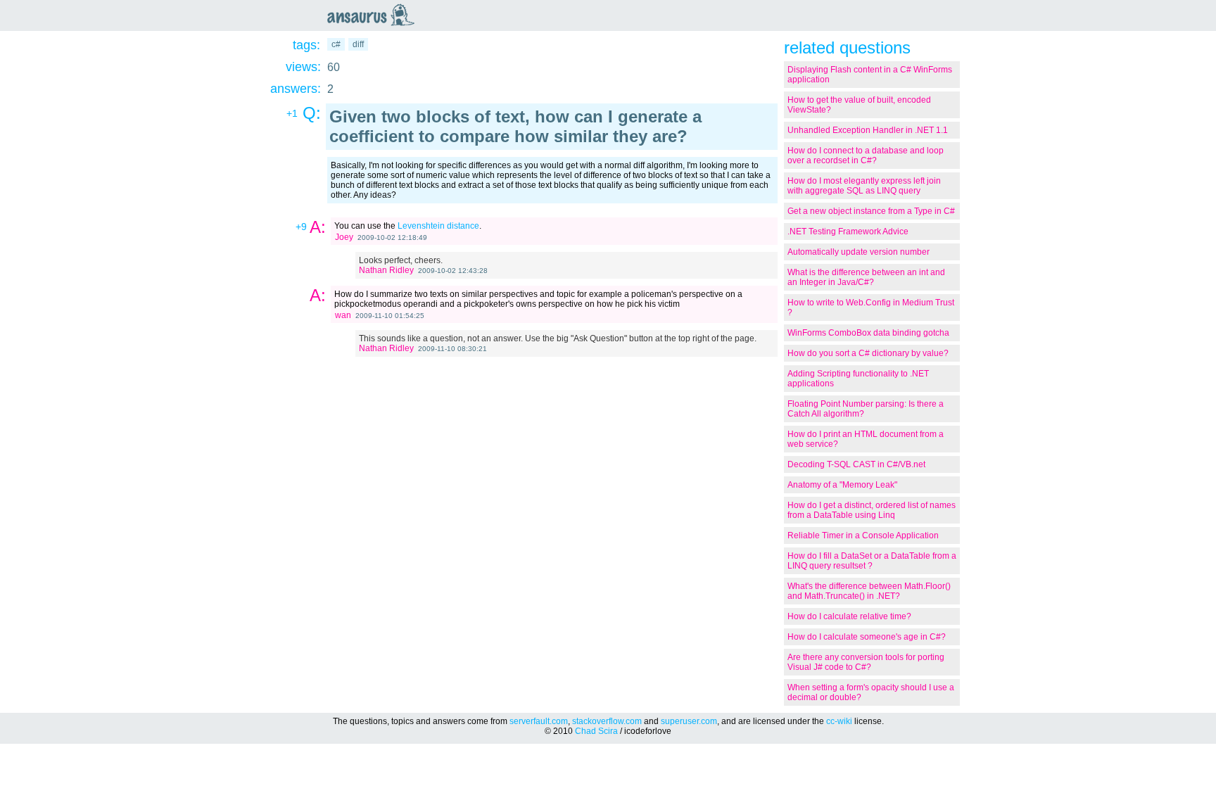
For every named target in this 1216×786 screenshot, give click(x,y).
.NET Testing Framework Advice (847, 231)
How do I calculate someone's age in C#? (866, 637)
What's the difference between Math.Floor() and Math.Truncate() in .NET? (869, 591)
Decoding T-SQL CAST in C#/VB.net (856, 464)
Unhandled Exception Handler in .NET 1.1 (867, 130)
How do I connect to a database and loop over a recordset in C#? (865, 155)
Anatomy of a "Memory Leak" (842, 485)
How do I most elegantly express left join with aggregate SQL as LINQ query (864, 186)
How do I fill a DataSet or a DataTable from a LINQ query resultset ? (871, 561)
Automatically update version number (858, 252)
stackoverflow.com (607, 721)
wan (343, 315)
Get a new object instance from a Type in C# (871, 211)
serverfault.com (538, 721)
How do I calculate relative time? (849, 616)
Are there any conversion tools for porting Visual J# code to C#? (865, 662)
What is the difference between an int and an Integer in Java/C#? (866, 277)
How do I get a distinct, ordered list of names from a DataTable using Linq (871, 510)
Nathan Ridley (386, 270)
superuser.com (689, 721)
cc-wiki (839, 721)
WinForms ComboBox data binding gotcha (868, 333)
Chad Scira (596, 731)
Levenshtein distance (438, 226)
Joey (344, 237)
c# (336, 44)
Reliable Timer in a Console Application (863, 535)
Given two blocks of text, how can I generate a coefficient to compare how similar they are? (515, 126)
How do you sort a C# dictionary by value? (868, 353)
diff (358, 44)
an (374, 15)
